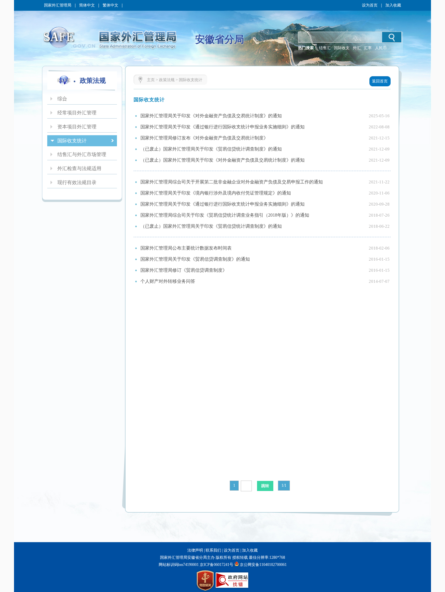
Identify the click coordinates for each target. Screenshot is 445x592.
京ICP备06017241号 (216, 564)
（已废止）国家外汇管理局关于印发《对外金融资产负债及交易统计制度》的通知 (222, 160)
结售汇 (325, 48)
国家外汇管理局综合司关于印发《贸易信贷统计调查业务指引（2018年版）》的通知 (224, 215)
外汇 (357, 48)
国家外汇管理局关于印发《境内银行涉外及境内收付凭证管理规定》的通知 (215, 193)
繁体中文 (110, 5)
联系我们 (213, 550)
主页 (151, 80)
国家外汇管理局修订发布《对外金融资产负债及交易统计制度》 (204, 138)
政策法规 (167, 80)
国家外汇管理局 (57, 5)
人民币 (381, 48)
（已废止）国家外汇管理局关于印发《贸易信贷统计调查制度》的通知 (211, 149)
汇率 (368, 48)
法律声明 (195, 550)
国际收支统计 (190, 80)
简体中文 (87, 5)
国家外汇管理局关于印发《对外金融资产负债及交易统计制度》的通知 (211, 115)
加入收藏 (393, 5)
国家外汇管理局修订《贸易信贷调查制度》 (183, 270)
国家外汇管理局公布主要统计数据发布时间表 (186, 248)
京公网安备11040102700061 (263, 564)
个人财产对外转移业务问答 (167, 281)
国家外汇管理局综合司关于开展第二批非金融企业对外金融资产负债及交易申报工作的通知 (231, 182)
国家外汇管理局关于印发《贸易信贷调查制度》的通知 (195, 259)
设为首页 (370, 5)
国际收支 (342, 48)
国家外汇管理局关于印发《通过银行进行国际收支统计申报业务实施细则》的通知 (222, 126)
